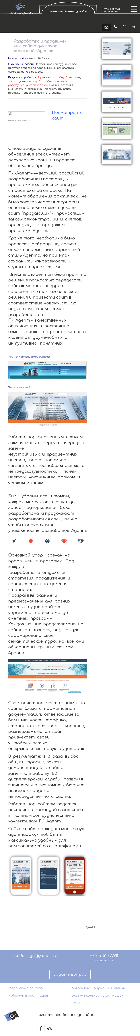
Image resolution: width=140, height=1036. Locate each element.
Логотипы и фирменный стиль (98, 988)
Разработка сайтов (25, 988)
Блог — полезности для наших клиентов (97, 999)
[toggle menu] (133, 8)
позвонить (104, 960)
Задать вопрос (70, 974)
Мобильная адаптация (28, 995)
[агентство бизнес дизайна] (68, 17)
